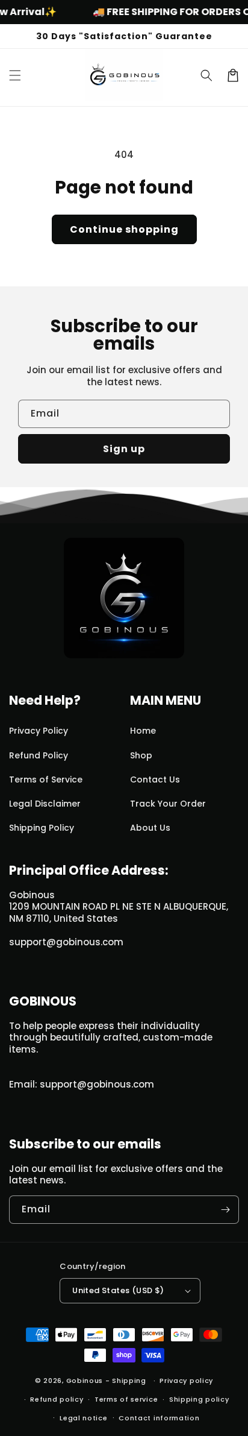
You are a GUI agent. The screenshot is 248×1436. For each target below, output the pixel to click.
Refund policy (56, 1399)
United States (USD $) (118, 1290)
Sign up (124, 449)
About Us (150, 828)
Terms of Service (45, 779)
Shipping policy (199, 1399)
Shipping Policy (41, 828)
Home (143, 731)
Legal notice (83, 1418)
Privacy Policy (38, 731)
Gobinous (85, 1380)
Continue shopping (124, 229)
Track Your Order (168, 804)
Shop (141, 755)
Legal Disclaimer (45, 804)
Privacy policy (186, 1380)
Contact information (159, 1418)
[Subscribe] (225, 1209)
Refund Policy (38, 755)
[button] (15, 75)
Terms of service (126, 1399)
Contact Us (155, 779)
